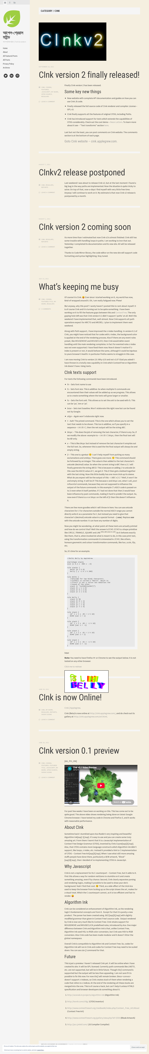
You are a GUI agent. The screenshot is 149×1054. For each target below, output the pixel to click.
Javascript (45, 92)
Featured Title (47, 301)
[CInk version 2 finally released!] (89, 42)
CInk (43, 87)
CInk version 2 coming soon (85, 227)
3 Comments (46, 309)
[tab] (5, 3)
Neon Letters (116, 122)
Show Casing (46, 714)
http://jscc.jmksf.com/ (77, 1024)
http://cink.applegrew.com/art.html (90, 716)
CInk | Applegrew (72, 707)
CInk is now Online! (70, 697)
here (106, 125)
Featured (45, 90)
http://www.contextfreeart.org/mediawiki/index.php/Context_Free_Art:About (103, 1008)
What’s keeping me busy (79, 287)
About (5, 52)
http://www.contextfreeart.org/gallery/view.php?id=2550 (93, 1017)
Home (5, 48)
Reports (44, 187)
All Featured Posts (10, 56)
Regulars (45, 96)
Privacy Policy (8, 64)
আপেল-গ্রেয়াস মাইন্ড (13, 35)
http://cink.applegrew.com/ (102, 713)
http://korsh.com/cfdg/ (78, 1001)
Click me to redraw (73, 666)
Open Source (46, 94)
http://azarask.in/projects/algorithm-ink (85, 995)
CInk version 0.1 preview (79, 751)
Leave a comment (48, 102)
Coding (48, 87)
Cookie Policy (40, 1050)
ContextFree (121, 312)
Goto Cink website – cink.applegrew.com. (90, 141)
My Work (54, 92)
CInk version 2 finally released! (89, 75)
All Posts (6, 60)
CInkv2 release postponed (82, 172)
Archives (6, 68)
